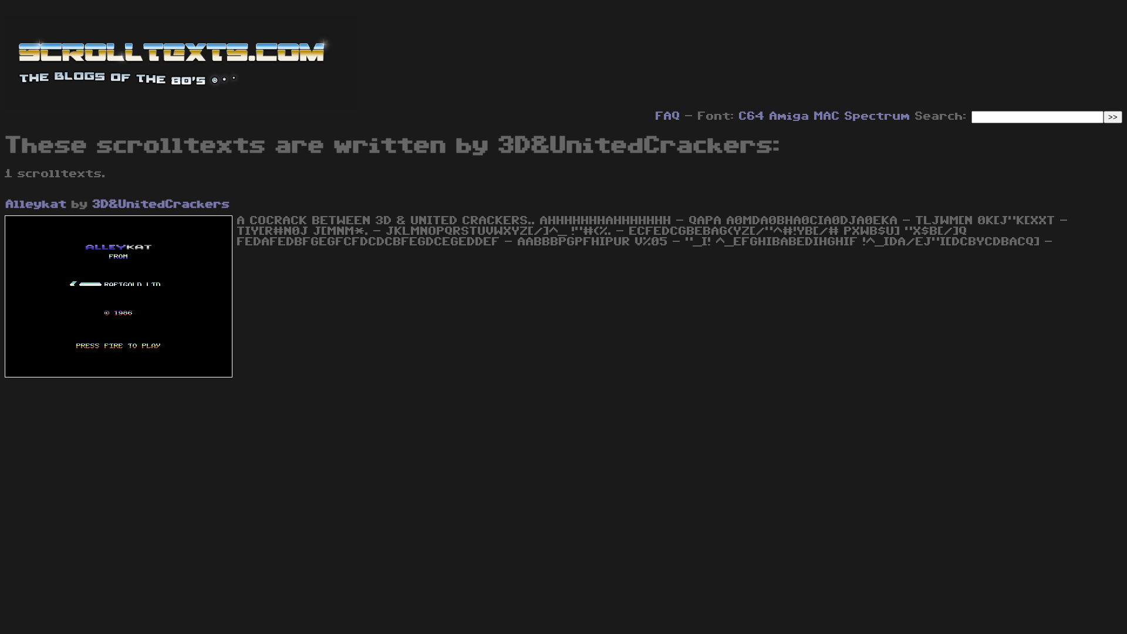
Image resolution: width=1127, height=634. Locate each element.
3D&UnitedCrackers (161, 204)
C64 (752, 116)
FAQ (668, 116)
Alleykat (36, 204)
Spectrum (877, 116)
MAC (827, 116)
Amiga (789, 116)
